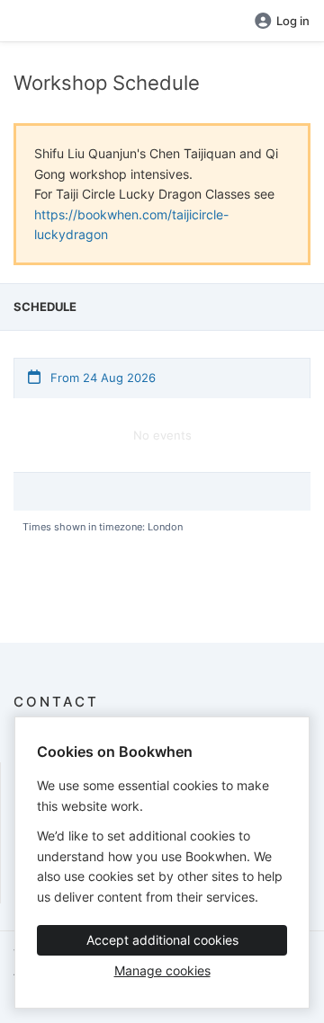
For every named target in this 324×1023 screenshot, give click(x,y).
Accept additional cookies (162, 939)
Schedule (45, 306)
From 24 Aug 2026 (101, 377)
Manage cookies (162, 970)
